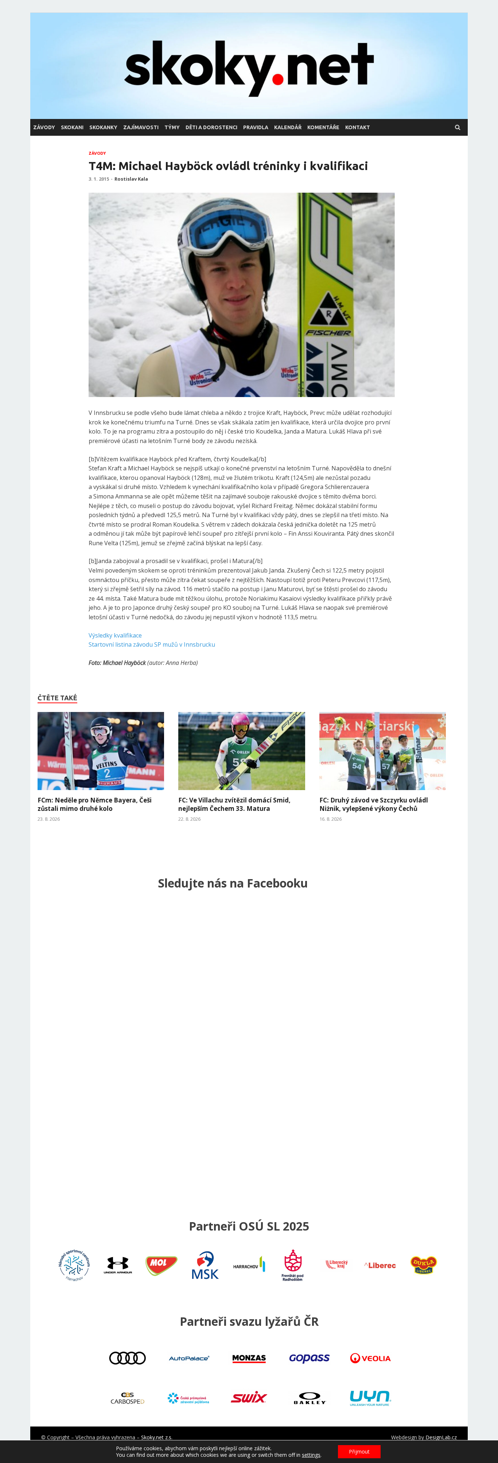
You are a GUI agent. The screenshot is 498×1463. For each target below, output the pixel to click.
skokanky (103, 127)
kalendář (287, 127)
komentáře (323, 127)
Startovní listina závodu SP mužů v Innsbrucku (152, 644)
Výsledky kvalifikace (115, 635)
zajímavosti (141, 127)
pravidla (255, 127)
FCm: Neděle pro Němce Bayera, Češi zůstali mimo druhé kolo (95, 804)
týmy (172, 127)
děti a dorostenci (211, 127)
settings (311, 1455)
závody (44, 127)
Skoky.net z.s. (156, 1437)
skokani (72, 127)
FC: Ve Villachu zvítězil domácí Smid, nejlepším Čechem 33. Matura (234, 804)
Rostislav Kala (131, 179)
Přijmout (359, 1451)
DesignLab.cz (441, 1437)
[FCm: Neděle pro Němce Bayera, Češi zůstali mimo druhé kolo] (101, 792)
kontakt (357, 127)
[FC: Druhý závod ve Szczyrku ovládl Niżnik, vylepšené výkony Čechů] (382, 792)
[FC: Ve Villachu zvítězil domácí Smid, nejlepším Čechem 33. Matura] (241, 792)
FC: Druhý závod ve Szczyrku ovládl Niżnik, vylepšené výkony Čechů (373, 804)
